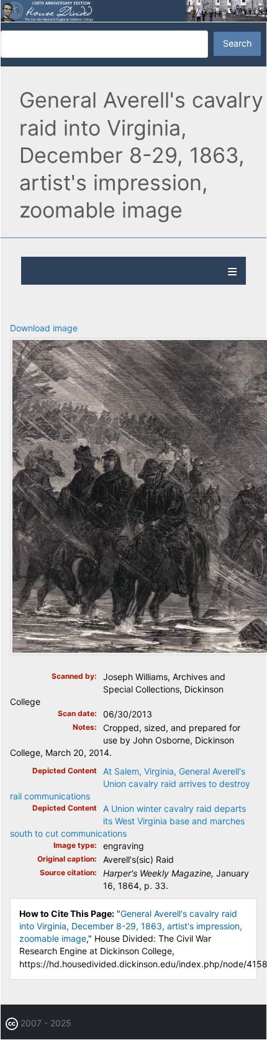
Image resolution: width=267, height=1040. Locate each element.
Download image (44, 328)
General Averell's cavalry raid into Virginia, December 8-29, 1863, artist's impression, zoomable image (130, 926)
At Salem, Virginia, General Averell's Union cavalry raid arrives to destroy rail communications (130, 783)
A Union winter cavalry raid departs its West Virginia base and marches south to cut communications (128, 821)
